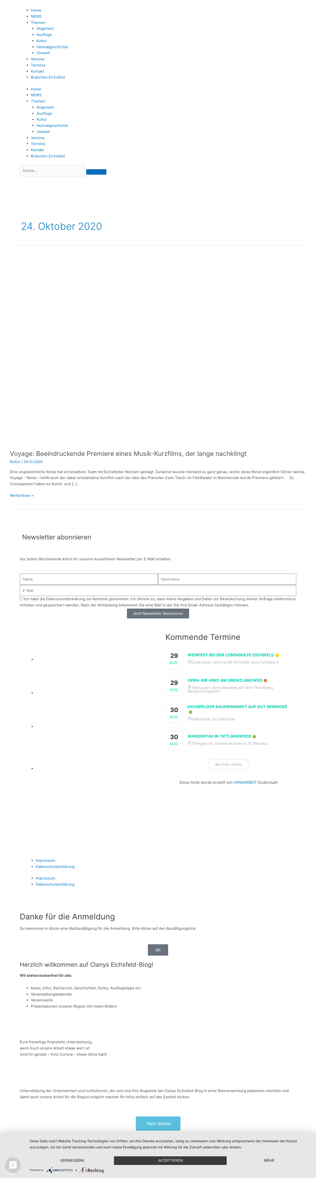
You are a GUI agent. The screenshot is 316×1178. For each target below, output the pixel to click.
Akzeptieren (170, 1160)
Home (36, 10)
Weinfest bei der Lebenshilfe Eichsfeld (231, 654)
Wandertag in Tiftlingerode (219, 736)
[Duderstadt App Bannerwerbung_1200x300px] (93, 768)
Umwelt (43, 52)
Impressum (45, 860)
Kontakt (37, 71)
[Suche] (96, 172)
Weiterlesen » (22, 495)
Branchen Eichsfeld (49, 77)
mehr (269, 1160)
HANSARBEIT (245, 782)
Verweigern (72, 1160)
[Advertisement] (228, 815)
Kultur (42, 40)
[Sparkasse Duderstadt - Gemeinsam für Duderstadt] (93, 693)
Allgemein (45, 28)
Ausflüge (44, 34)
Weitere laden (228, 764)
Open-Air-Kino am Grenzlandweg (225, 680)
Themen (38, 22)
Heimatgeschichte (52, 47)
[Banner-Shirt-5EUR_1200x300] (93, 726)
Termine (38, 65)
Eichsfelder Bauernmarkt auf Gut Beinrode (237, 706)
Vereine (37, 59)
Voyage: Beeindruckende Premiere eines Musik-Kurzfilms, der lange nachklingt (128, 453)
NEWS (36, 16)
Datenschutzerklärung (55, 866)
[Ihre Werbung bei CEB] (93, 659)
